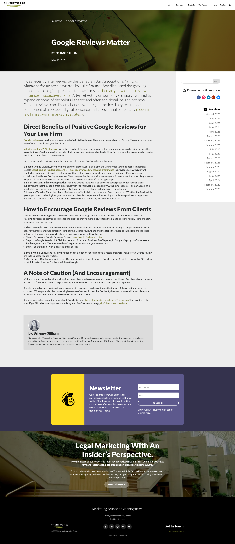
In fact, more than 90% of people (41, 148)
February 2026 (212, 140)
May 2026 (214, 127)
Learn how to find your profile (86, 237)
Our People (202, 5)
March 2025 (213, 158)
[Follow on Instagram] (204, 97)
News (215, 5)
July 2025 (215, 149)
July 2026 (215, 118)
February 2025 (212, 162)
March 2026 (213, 136)
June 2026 (214, 122)
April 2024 (214, 180)
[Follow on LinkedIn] (209, 97)
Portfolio (191, 5)
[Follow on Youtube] (213, 97)
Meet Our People (116, 484)
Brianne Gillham (66, 53)
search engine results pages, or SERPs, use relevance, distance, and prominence (73, 169)
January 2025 (213, 166)
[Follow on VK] (218, 97)
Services (179, 5)
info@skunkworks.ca (176, 531)
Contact (223, 5)
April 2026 (214, 131)
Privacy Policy (112, 536)
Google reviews (32, 140)
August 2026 (213, 114)
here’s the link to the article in (107, 300)
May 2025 (214, 153)
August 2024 (213, 171)
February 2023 (212, 184)
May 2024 (214, 175)
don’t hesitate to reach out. (114, 303)
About (170, 5)
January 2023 (213, 189)
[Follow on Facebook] (199, 97)
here (148, 412)
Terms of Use (123, 536)
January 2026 (213, 144)
